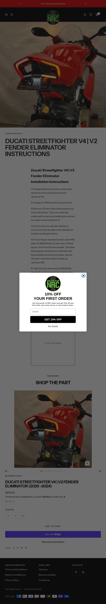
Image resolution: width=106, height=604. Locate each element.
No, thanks (53, 326)
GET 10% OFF (53, 319)
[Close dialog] (83, 276)
